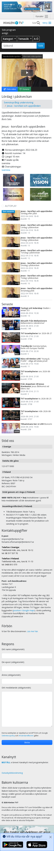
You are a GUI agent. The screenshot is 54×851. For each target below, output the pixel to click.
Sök (40, 45)
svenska (6, 170)
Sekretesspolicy (8, 735)
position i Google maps (24, 610)
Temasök (23, 38)
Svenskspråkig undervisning (18, 102)
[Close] (50, 837)
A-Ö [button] (36, 38)
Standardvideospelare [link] (12, 56)
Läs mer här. (32, 631)
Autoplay (10, 205)
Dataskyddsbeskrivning (12, 773)
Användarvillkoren (26, 735)
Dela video (11, 89)
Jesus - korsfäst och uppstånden (24, 105)
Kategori (8, 38)
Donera (25, 89)
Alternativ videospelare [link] (32, 56)
